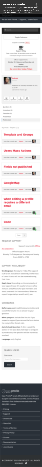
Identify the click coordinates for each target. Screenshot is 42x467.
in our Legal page (25, 12)
